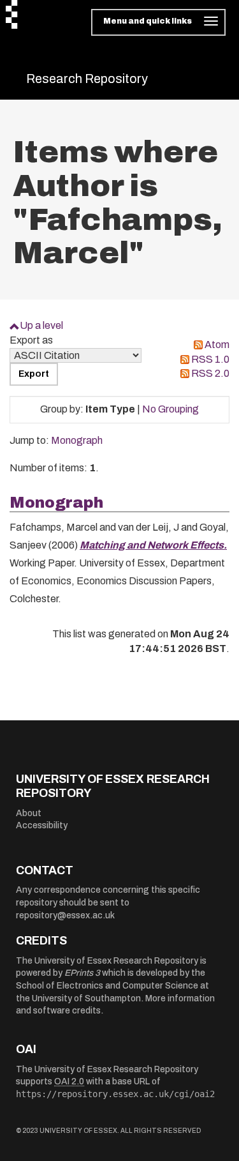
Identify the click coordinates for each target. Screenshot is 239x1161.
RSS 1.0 (210, 359)
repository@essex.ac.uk (65, 915)
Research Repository (87, 79)
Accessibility (42, 825)
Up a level (41, 325)
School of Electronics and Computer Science (107, 985)
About (28, 813)
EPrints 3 (82, 973)
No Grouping (170, 409)
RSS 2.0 (210, 373)
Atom (217, 344)
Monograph (77, 440)
